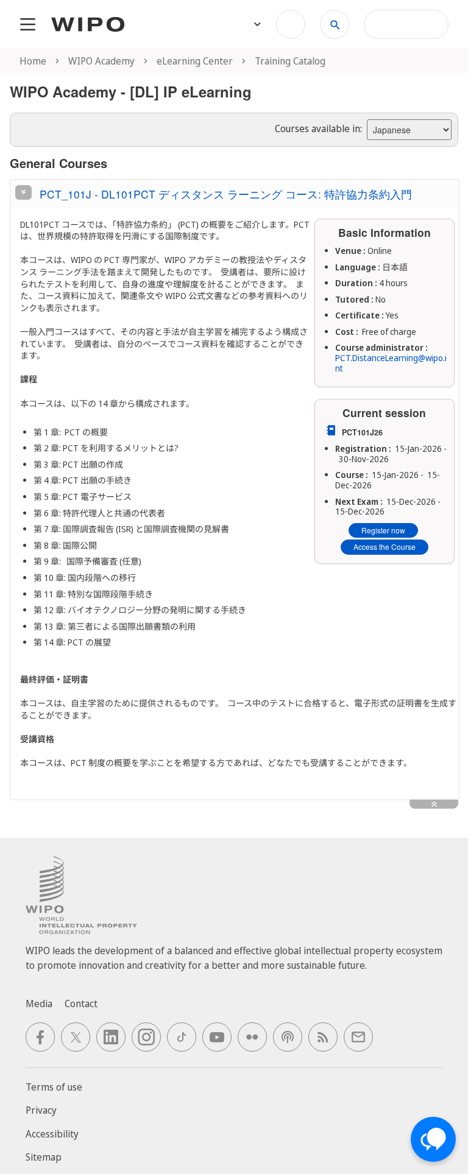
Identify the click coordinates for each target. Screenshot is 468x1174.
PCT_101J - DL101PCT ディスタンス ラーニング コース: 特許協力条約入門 (226, 194)
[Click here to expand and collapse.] (23, 192)
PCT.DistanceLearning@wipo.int (391, 363)
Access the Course (384, 546)
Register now (383, 530)
